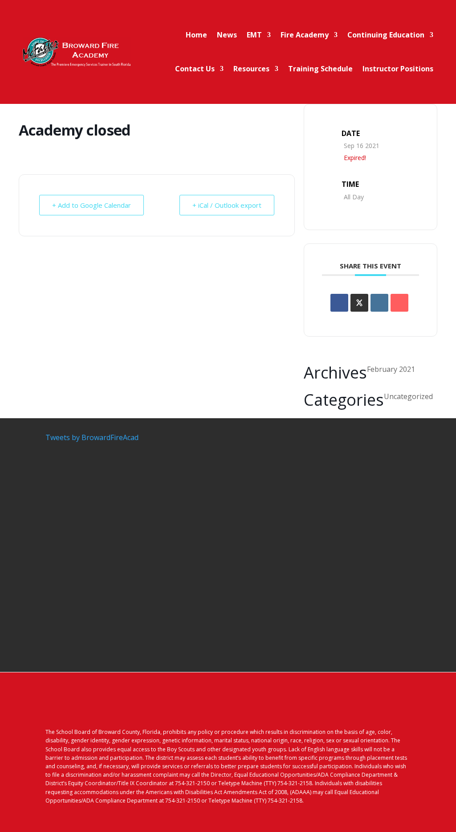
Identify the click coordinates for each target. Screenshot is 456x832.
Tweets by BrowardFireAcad (91, 437)
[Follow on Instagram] (403, 707)
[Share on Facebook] (339, 303)
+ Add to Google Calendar (91, 205)
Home (196, 35)
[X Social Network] (359, 303)
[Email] (399, 303)
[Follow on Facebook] (368, 707)
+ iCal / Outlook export (226, 205)
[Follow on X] (386, 707)
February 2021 (391, 369)
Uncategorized (408, 396)
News (227, 35)
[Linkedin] (379, 303)
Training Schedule (320, 69)
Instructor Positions (397, 69)
